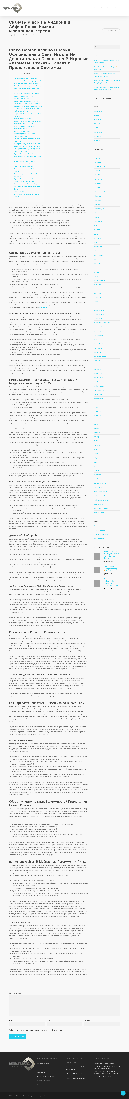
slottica (96, 470)
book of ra (97, 293)
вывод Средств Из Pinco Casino (24, 134)
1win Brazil (97, 162)
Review (96, 449)
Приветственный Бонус (22, 131)
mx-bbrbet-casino (99, 386)
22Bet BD (97, 230)
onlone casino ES (99, 394)
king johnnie (98, 352)
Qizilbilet (96, 441)
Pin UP (96, 407)
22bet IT (96, 234)
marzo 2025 (98, 132)
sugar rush (97, 475)
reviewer (96, 453)
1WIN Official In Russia (101, 175)
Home (90, 8)
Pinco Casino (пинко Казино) (23, 166)
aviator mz (97, 263)
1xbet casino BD (99, 192)
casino (96, 301)
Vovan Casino (98, 504)
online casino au (99, 390)
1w (95, 154)
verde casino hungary (101, 491)
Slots (95, 462)
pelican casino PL (99, 403)
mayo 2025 (97, 124)
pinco (95, 420)
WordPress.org (99, 538)
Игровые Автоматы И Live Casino (25, 154)
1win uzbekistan (99, 183)
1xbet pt (96, 217)
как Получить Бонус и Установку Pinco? (27, 146)
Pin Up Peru (98, 415)
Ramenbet (97, 445)
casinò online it (99, 318)
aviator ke (97, 259)
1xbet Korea (98, 200)
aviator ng (97, 268)
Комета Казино (99, 513)
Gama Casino (98, 335)
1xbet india (97, 196)
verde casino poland (100, 496)
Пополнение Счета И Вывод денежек (26, 161)
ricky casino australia (100, 458)
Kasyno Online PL (99, 348)
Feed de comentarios (101, 534)
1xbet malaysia (99, 209)
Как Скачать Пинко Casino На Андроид (27, 184)
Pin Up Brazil (98, 411)
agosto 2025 (98, 111)
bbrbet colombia (99, 280)
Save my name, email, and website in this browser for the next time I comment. (36, 1030)
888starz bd (98, 238)
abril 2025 (97, 128)
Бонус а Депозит (19, 191)
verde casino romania (101, 500)
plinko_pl (96, 437)
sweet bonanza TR (100, 483)
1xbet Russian (98, 221)
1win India (97, 171)
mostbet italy (98, 373)
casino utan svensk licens (102, 323)
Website (87, 1021)
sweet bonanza (99, 479)
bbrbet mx (97, 285)
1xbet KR (97, 204)
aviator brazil (98, 247)
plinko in (96, 428)
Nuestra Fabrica (99, 8)
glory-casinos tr (99, 339)
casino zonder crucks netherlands (105, 327)
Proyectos (110, 8)
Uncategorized (38, 35)
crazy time (97, 331)
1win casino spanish (100, 166)
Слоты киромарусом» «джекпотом (25, 78)
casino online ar (99, 314)
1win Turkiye (98, 179)
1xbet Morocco (99, 213)
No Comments (113, 30)
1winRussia (97, 187)
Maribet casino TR (100, 356)
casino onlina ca (99, 310)
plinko (96, 424)
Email (49, 1021)
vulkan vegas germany (101, 508)
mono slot (97, 365)
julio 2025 (97, 115)
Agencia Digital (38, 1096)
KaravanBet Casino (100, 344)
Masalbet (97, 361)
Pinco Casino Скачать (21, 91)
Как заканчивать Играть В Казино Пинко (28, 106)
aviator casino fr (99, 255)
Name (11, 1021)
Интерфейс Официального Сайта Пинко (27, 144)
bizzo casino (98, 289)
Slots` (96, 466)
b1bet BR (97, 272)
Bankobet (97, 276)
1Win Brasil (97, 158)
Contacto (118, 8)
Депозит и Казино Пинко (22, 119)
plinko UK (97, 432)
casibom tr (97, 297)
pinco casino (43, 307)
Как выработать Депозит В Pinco (25, 136)
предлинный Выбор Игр (22, 98)
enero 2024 (97, 141)
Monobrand (98, 369)
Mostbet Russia (99, 377)
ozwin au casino (99, 399)
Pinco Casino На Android (22, 164)
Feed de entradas (99, 530)
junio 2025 (97, 119)
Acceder (96, 526)
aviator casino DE (99, 251)
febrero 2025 (98, 136)
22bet (96, 225)
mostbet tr (97, 382)
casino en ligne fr (99, 306)
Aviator (96, 242)
